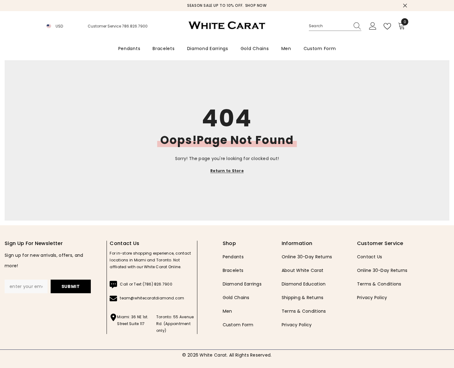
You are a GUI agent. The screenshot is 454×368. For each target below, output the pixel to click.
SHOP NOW (256, 5)
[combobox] (329, 26)
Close (405, 5)
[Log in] (372, 26)
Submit (70, 286)
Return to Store (227, 170)
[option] (227, 5)
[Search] (335, 26)
